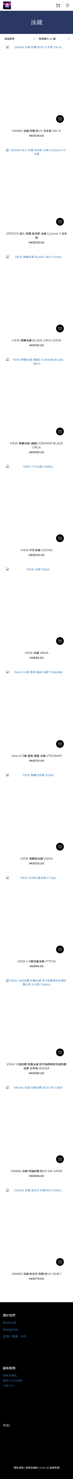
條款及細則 (10, 1375)
